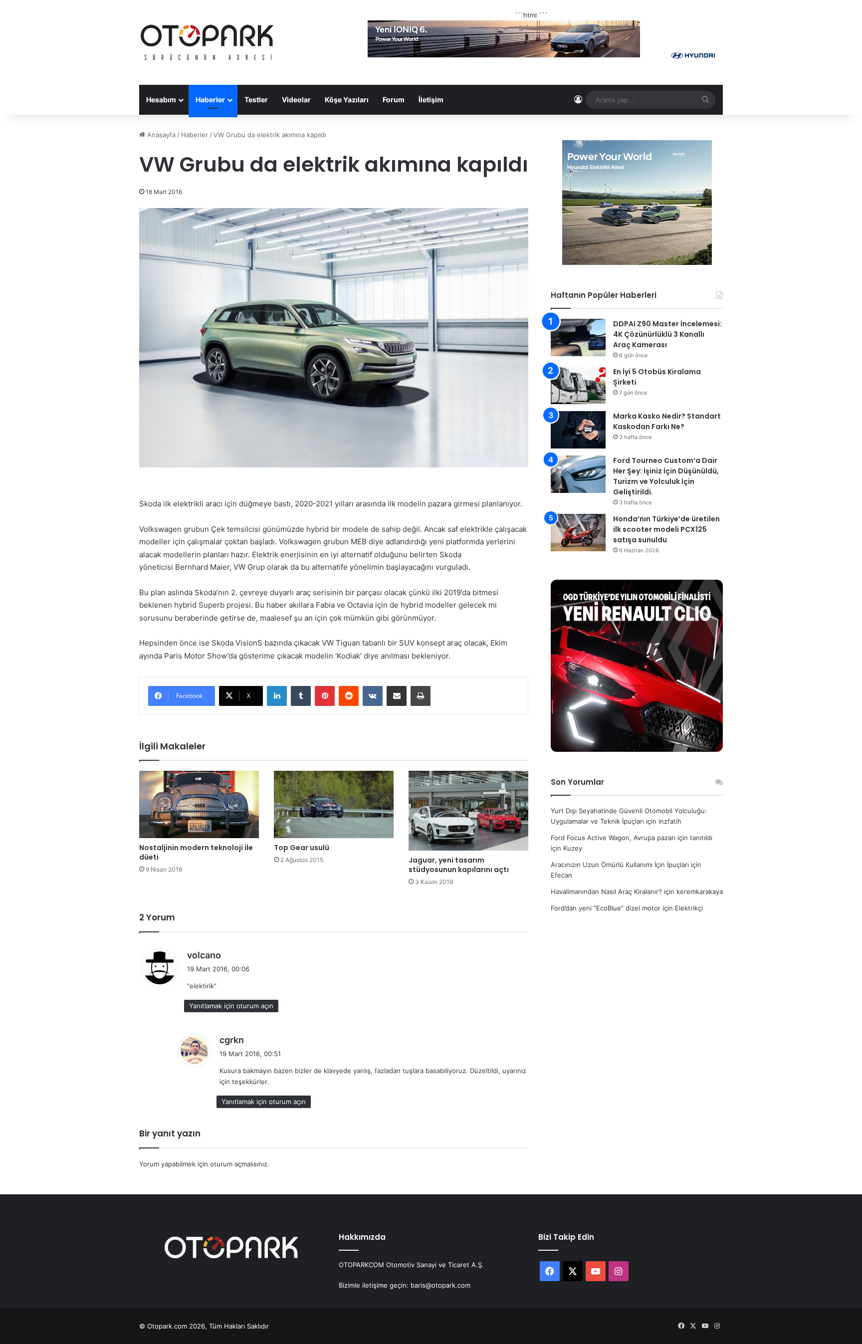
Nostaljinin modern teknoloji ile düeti (196, 852)
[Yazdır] (421, 696)
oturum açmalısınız (238, 1164)
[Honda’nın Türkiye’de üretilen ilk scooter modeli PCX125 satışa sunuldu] (578, 532)
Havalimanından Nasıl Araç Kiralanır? (606, 892)
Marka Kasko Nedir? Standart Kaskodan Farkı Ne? (667, 421)
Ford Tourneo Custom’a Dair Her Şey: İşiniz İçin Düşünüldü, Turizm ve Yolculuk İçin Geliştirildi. (666, 476)
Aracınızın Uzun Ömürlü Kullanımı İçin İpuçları (620, 865)
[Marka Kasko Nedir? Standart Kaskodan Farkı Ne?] (578, 429)
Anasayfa (160, 135)
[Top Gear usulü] (334, 804)
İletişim (431, 99)
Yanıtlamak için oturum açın (231, 1006)
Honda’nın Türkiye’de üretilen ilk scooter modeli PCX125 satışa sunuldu (666, 529)
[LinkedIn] (277, 696)
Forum (394, 99)
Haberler (210, 99)
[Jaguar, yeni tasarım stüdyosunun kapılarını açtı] (468, 811)
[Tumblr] (301, 696)
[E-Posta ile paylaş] (397, 696)
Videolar (296, 99)
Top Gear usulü (301, 848)
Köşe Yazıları (347, 99)
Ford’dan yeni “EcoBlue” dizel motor (605, 908)
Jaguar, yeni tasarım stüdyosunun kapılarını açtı (459, 865)
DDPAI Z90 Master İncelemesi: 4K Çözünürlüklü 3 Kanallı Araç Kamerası (667, 334)
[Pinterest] (325, 696)
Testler (256, 99)
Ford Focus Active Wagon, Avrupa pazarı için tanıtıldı (631, 838)
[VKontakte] (373, 696)
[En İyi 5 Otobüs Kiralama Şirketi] (578, 385)
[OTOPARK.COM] (207, 42)
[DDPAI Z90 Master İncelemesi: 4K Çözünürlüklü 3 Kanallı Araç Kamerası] (578, 337)
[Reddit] (349, 696)
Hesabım (161, 99)
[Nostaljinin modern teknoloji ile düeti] (199, 804)
